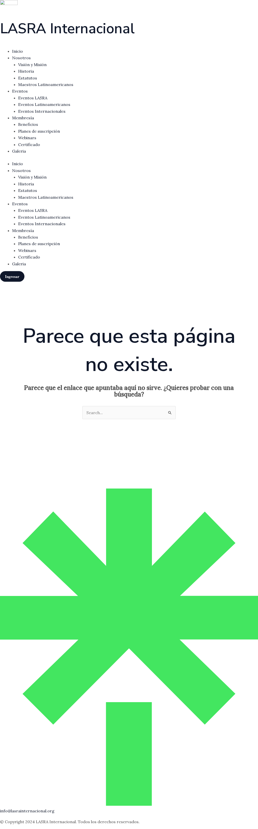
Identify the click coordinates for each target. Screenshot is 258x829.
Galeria (19, 151)
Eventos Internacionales (42, 111)
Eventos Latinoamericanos (44, 104)
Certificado (29, 144)
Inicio (17, 51)
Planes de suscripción (39, 131)
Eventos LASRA (32, 97)
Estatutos (27, 77)
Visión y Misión (32, 64)
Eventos (20, 91)
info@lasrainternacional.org (27, 810)
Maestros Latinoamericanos (45, 84)
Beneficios (28, 124)
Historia (26, 71)
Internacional (67, 28)
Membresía (23, 117)
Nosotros (21, 57)
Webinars (27, 137)
